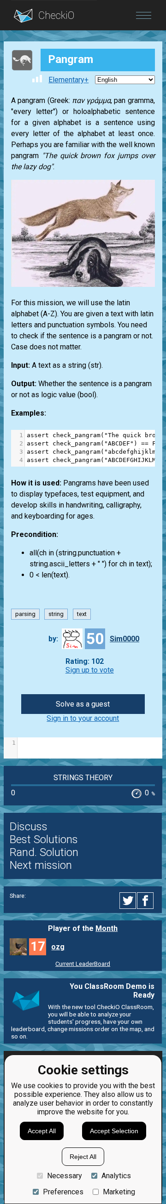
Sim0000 (124, 638)
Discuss (28, 826)
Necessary (64, 1175)
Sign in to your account (83, 718)
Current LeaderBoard (82, 963)
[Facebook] (146, 900)
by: (53, 638)
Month (106, 928)
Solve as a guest (83, 704)
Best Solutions (44, 839)
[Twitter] (128, 900)
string (56, 614)
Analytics (116, 1175)
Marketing (119, 1191)
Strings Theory (83, 777)
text (82, 614)
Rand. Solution (44, 852)
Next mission (41, 865)
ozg (58, 946)
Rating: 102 (84, 661)
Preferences (63, 1191)
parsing (25, 614)
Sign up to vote (89, 670)
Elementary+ (68, 79)
